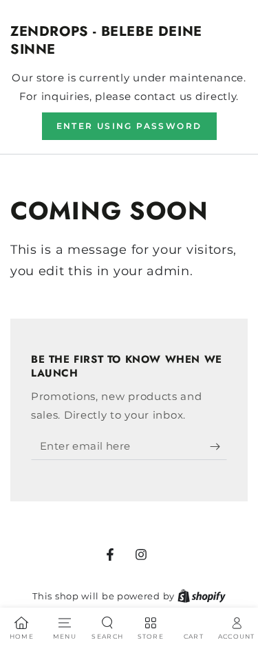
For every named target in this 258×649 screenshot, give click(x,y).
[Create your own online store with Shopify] (202, 595)
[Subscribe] (218, 446)
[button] (129, 126)
